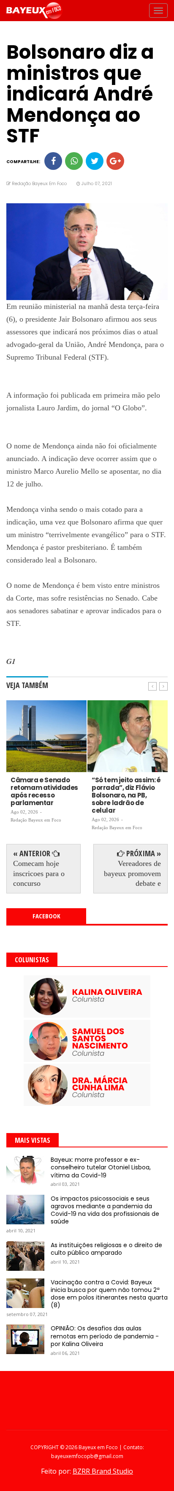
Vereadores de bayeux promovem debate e (132, 873)
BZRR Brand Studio (103, 1471)
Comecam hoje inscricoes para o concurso (39, 873)
